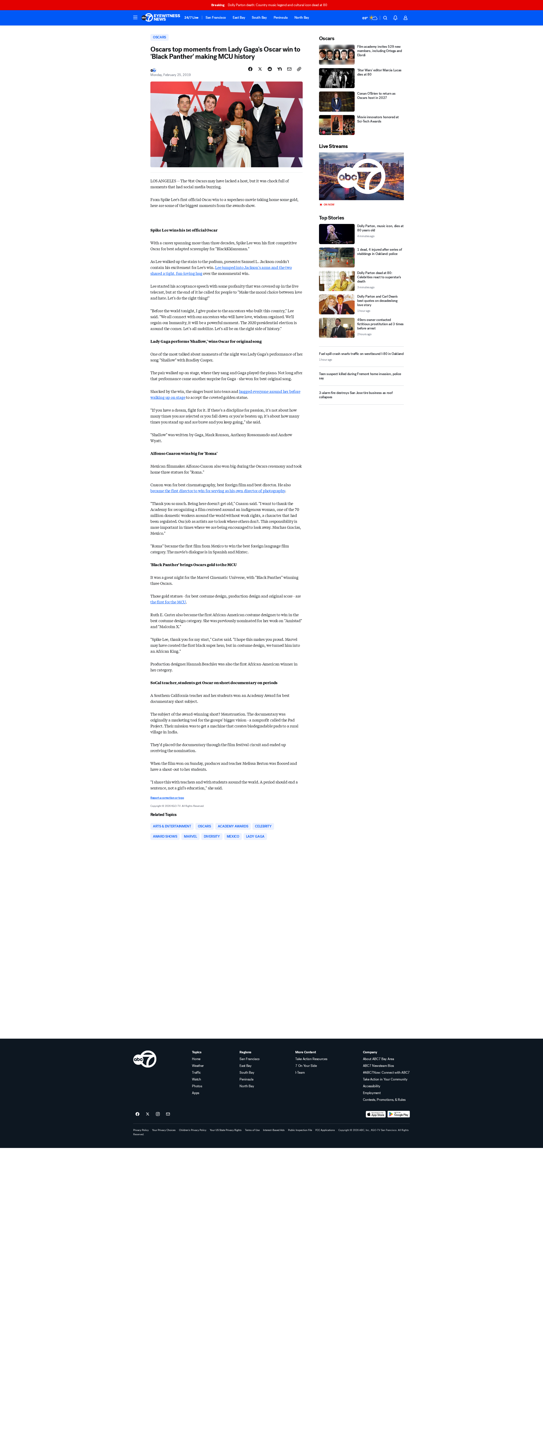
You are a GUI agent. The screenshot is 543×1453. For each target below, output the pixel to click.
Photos (197, 1086)
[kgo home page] (144, 1059)
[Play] (361, 176)
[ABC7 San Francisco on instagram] (158, 1114)
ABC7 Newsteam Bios (378, 1066)
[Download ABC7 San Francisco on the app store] (376, 1114)
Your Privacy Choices (164, 1130)
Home (196, 1059)
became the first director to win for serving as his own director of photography (217, 490)
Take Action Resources (311, 1059)
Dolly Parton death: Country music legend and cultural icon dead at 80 (269, 5)
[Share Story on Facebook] (250, 69)
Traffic (196, 1072)
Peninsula (281, 17)
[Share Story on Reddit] (269, 69)
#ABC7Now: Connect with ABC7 (386, 1072)
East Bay (239, 17)
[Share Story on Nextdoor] (279, 69)
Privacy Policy (141, 1130)
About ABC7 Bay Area (378, 1059)
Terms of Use (252, 1130)
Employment (372, 1093)
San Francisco (216, 17)
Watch (196, 1079)
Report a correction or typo (167, 798)
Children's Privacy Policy (192, 1130)
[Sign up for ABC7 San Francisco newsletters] (168, 1114)
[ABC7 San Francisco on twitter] (147, 1114)
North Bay (301, 17)
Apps (195, 1093)
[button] (135, 17)
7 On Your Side (306, 1066)
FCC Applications (325, 1130)
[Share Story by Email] (289, 69)
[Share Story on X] (260, 69)
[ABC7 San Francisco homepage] (160, 18)
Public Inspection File (300, 1130)
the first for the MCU (168, 602)
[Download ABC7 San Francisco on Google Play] (399, 1114)
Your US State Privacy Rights (226, 1130)
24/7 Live (191, 17)
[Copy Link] (299, 69)
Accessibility (371, 1086)
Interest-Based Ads (274, 1130)
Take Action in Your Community (385, 1079)
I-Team (300, 1072)
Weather (198, 1066)
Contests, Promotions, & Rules (384, 1099)
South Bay (259, 17)
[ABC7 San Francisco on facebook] (137, 1114)
